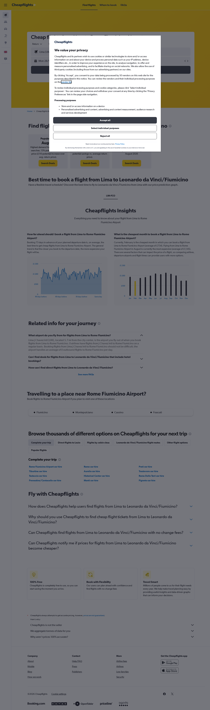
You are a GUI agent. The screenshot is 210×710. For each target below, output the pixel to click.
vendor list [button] (66, 82)
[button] (105, 120)
